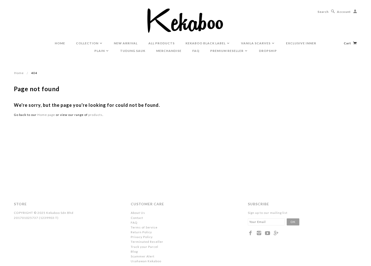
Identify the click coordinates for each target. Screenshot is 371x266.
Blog (134, 251)
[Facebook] (250, 233)
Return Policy (141, 232)
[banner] (185, 20)
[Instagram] (259, 233)
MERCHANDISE (168, 51)
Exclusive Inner (301, 43)
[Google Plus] (276, 233)
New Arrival (126, 43)
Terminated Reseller (147, 242)
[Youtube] (267, 233)
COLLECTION (87, 43)
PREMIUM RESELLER (227, 51)
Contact (137, 218)
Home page (46, 115)
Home (19, 73)
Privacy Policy (142, 237)
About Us (138, 213)
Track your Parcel (144, 247)
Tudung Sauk (132, 51)
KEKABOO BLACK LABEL (206, 43)
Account (344, 12)
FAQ (195, 51)
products (95, 115)
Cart (348, 43)
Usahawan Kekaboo (146, 261)
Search (323, 12)
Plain (99, 51)
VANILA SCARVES (256, 43)
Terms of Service (144, 227)
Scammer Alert (142, 256)
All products (161, 43)
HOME (60, 43)
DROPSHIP (268, 51)
